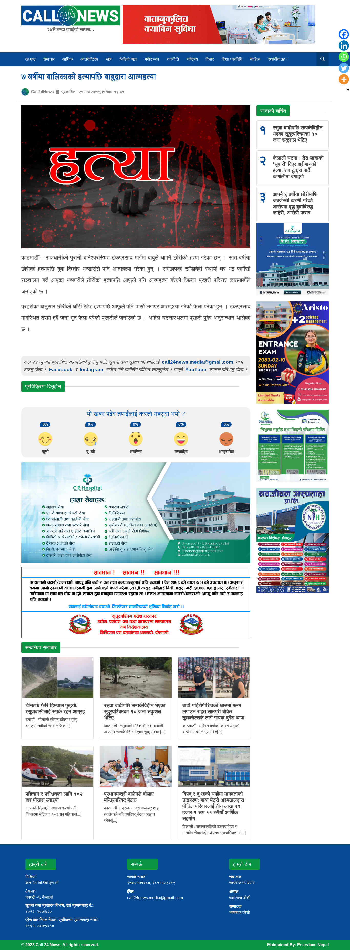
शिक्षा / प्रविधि (232, 59)
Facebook (61, 369)
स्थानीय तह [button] (276, 59)
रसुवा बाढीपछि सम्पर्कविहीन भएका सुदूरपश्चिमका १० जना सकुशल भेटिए (135, 711)
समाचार (49, 59)
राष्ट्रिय (192, 59)
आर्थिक (67, 59)
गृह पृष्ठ (30, 59)
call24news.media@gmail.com (197, 362)
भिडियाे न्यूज (128, 59)
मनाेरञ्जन (152, 59)
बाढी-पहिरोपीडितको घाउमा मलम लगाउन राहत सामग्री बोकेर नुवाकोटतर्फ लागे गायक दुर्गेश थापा (213, 711)
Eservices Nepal (313, 945)
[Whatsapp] (344, 57)
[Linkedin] (344, 45)
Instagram (91, 369)
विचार (209, 59)
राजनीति (173, 59)
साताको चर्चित (273, 111)
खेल (109, 59)
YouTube (196, 369)
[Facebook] (344, 34)
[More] (344, 79)
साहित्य (255, 59)
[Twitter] (344, 68)
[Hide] (348, 90)
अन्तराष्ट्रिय (89, 59)
